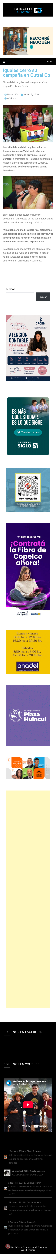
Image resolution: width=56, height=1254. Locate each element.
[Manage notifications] (7, 1246)
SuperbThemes (28, 1249)
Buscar (10, 289)
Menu (50, 61)
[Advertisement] (28, 899)
